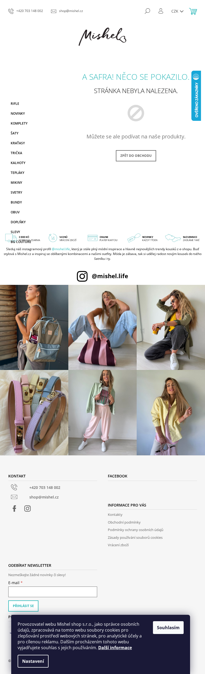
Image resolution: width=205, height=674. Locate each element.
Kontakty (115, 514)
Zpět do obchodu (136, 155)
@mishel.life (61, 249)
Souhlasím (168, 628)
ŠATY (14, 133)
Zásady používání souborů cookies (135, 537)
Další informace (115, 648)
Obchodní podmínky (124, 522)
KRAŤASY (18, 143)
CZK (175, 11)
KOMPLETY (19, 123)
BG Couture (21, 242)
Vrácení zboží (118, 545)
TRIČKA (16, 153)
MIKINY (16, 182)
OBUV (15, 212)
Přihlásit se (23, 606)
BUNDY (16, 202)
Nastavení (33, 661)
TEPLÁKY (17, 172)
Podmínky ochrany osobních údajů (135, 529)
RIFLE (15, 103)
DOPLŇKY (18, 222)
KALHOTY (18, 163)
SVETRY (16, 192)
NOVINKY (18, 113)
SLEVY (15, 232)
